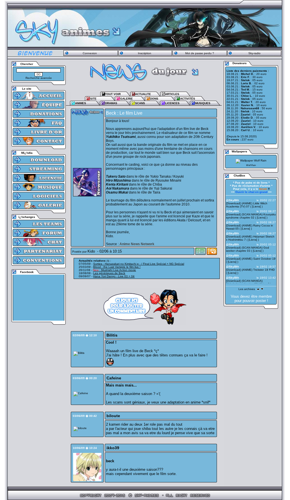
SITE (93, 98)
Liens (256, 206)
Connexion (90, 53)
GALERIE (126, 98)
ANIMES (80, 103)
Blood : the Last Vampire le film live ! (116, 266)
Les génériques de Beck (109, 273)
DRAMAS (111, 103)
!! (264, 188)
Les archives (246, 289)
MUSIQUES (202, 103)
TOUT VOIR (113, 94)
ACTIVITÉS (187, 98)
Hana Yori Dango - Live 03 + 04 (114, 276)
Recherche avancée (38, 77)
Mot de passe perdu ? (199, 53)
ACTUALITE (143, 94)
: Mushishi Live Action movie (114, 270)
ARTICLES (172, 94)
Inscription (144, 53)
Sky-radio (254, 53)
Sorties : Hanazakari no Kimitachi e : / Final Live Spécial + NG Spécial (138, 263)
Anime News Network (137, 244)
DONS (154, 98)
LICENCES (172, 103)
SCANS (140, 103)
